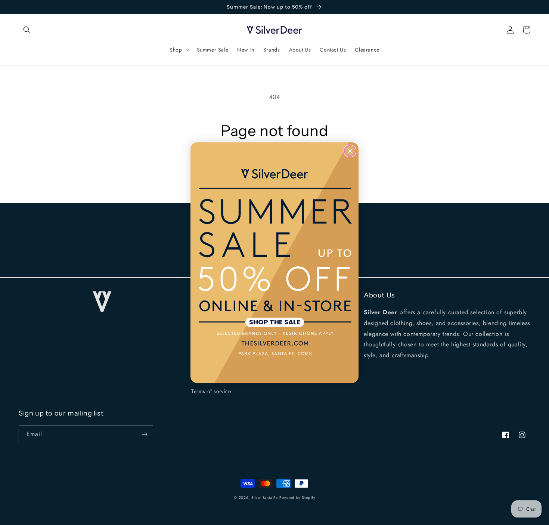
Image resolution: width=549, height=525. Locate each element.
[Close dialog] (350, 151)
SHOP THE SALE (274, 322)
